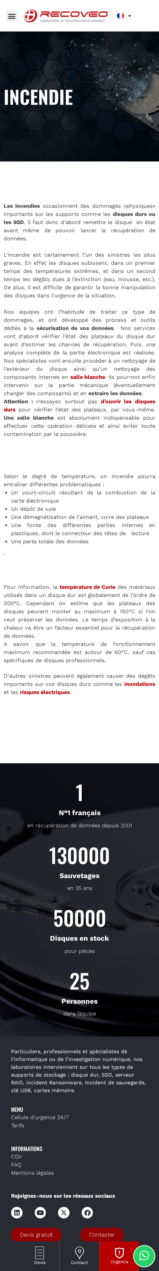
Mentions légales (32, 1173)
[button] (12, 16)
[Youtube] (40, 1212)
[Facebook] (87, 1212)
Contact (79, 1262)
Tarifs (17, 1125)
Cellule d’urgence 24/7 (40, 1117)
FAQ (16, 1164)
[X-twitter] (64, 1212)
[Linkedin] (17, 1212)
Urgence (119, 1261)
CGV (16, 1156)
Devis (39, 1262)
